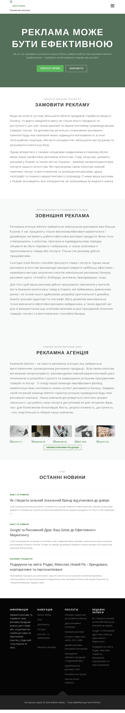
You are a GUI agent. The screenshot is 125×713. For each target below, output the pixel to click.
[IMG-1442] (84, 442)
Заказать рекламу (46, 647)
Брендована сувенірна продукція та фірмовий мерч (75, 657)
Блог (39, 619)
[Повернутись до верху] (62, 695)
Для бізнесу (43, 624)
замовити (76, 68)
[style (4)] (84, 431)
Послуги (41, 629)
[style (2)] (41, 431)
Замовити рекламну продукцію (62, 447)
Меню (112, 5)
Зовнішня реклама (74, 631)
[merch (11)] (19, 442)
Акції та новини (19, 494)
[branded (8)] (106, 431)
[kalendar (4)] (41, 442)
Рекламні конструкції (75, 674)
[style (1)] (19, 431)
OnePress (78, 702)
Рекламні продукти (21, 559)
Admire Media (44, 614)
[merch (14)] (106, 442)
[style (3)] (62, 431)
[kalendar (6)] (62, 442)
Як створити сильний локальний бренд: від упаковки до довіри (59, 500)
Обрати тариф (50, 68)
